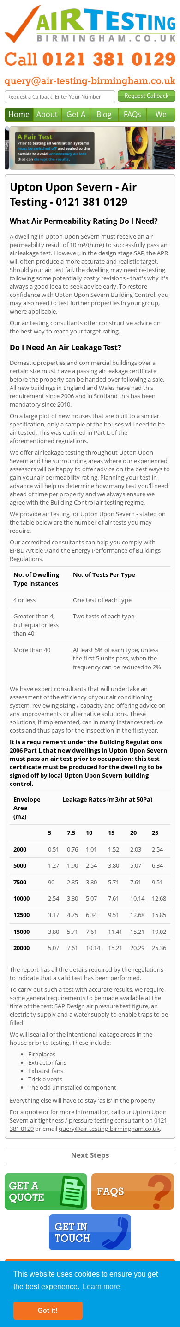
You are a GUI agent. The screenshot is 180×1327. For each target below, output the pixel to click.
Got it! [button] (48, 1310)
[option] (90, 148)
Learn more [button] (101, 1286)
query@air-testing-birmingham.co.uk (109, 1128)
